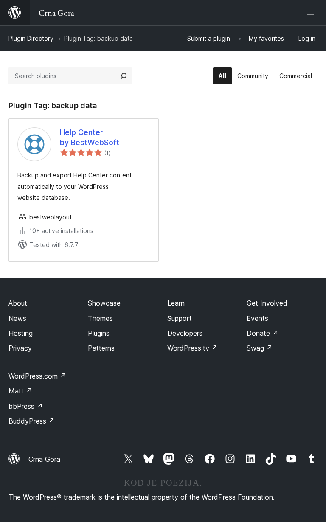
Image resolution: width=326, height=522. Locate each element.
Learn (176, 303)
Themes (100, 318)
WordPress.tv (192, 348)
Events (257, 318)
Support (179, 318)
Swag (260, 348)
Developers (184, 333)
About (17, 303)
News (17, 318)
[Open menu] (312, 12)
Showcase (104, 303)
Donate (262, 333)
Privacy (20, 348)
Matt (20, 391)
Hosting (20, 333)
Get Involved (267, 303)
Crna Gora (44, 459)
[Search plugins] (123, 75)
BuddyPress (31, 421)
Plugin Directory (30, 38)
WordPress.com (37, 376)
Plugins (99, 333)
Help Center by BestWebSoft (89, 137)
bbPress (25, 406)
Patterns (101, 348)
